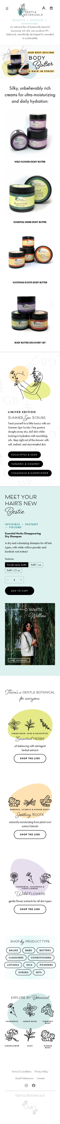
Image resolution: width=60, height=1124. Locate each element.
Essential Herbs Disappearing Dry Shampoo (23, 535)
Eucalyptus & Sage (24, 454)
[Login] (43, 8)
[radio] (16, 564)
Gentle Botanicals (30, 1096)
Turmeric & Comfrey (25, 464)
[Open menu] (7, 9)
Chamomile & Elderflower (29, 473)
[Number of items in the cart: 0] (51, 8)
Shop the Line (30, 758)
